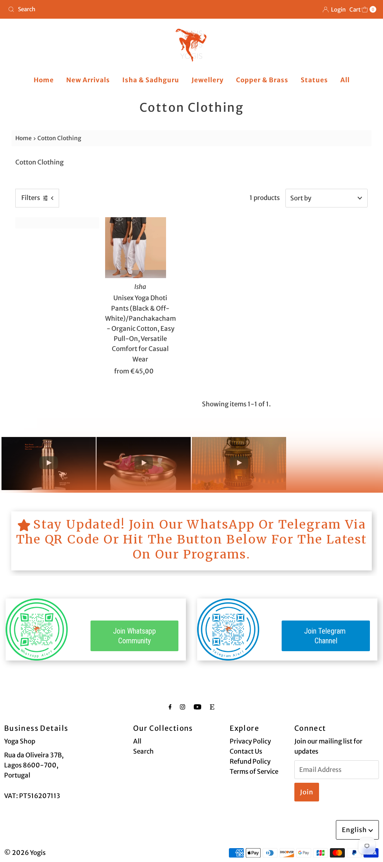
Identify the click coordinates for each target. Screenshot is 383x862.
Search (143, 751)
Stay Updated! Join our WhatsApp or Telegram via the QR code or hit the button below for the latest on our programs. (191, 539)
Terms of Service (254, 771)
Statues (314, 80)
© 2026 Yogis (25, 853)
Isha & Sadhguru (150, 80)
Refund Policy (250, 761)
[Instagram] (182, 707)
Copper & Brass (262, 80)
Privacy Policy (250, 741)
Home (44, 80)
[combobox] (97, 9)
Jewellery (208, 80)
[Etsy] (212, 707)
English (355, 830)
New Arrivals (88, 80)
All (345, 80)
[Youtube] (197, 707)
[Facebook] (170, 707)
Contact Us (246, 751)
